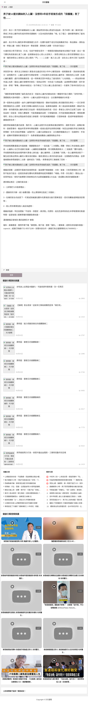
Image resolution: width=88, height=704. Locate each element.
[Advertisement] (44, 248)
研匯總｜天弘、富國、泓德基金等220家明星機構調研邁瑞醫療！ (28, 486)
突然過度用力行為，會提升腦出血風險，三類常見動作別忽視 (41, 453)
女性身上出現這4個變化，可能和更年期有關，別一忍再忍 (39, 287)
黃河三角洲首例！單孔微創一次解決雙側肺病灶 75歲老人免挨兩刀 (28, 493)
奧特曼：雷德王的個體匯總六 (28, 434)
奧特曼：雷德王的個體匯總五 (28, 416)
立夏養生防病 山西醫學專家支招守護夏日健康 (21, 503)
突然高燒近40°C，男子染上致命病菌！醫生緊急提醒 (68, 500)
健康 (11, 7)
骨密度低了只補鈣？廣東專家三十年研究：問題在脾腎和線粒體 (27, 506)
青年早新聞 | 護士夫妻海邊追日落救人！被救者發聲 (68, 496)
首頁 (5, 7)
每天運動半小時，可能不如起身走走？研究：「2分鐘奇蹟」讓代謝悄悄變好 (31, 480)
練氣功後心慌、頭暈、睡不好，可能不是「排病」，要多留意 (26, 490)
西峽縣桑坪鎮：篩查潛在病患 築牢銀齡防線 (20, 483)
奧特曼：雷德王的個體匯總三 (28, 379)
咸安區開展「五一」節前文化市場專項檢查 (20, 500)
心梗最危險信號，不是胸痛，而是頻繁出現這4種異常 (24, 477)
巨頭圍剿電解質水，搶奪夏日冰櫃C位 (18, 496)
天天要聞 (45, 2)
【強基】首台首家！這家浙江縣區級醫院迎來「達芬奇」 (39, 305)
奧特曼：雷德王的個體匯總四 (28, 397)
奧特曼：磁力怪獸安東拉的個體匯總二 (32, 324)
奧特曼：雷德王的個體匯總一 (28, 342)
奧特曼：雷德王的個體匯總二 (28, 360)
